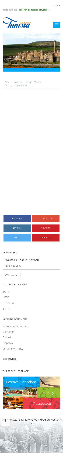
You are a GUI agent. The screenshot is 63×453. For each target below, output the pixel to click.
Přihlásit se (11, 275)
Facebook (17, 218)
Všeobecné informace (16, 326)
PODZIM (8, 303)
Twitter (17, 238)
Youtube (45, 228)
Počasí (7, 337)
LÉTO (6, 297)
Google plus (45, 218)
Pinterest (46, 238)
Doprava (8, 343)
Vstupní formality (13, 348)
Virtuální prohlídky (16, 85)
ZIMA (6, 308)
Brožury (17, 82)
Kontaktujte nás (10, 10)
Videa (37, 82)
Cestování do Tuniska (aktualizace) (34, 10)
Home (8, 57)
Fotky (27, 82)
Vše (7, 82)
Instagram (17, 228)
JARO (6, 291)
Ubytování (9, 331)
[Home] (17, 22)
